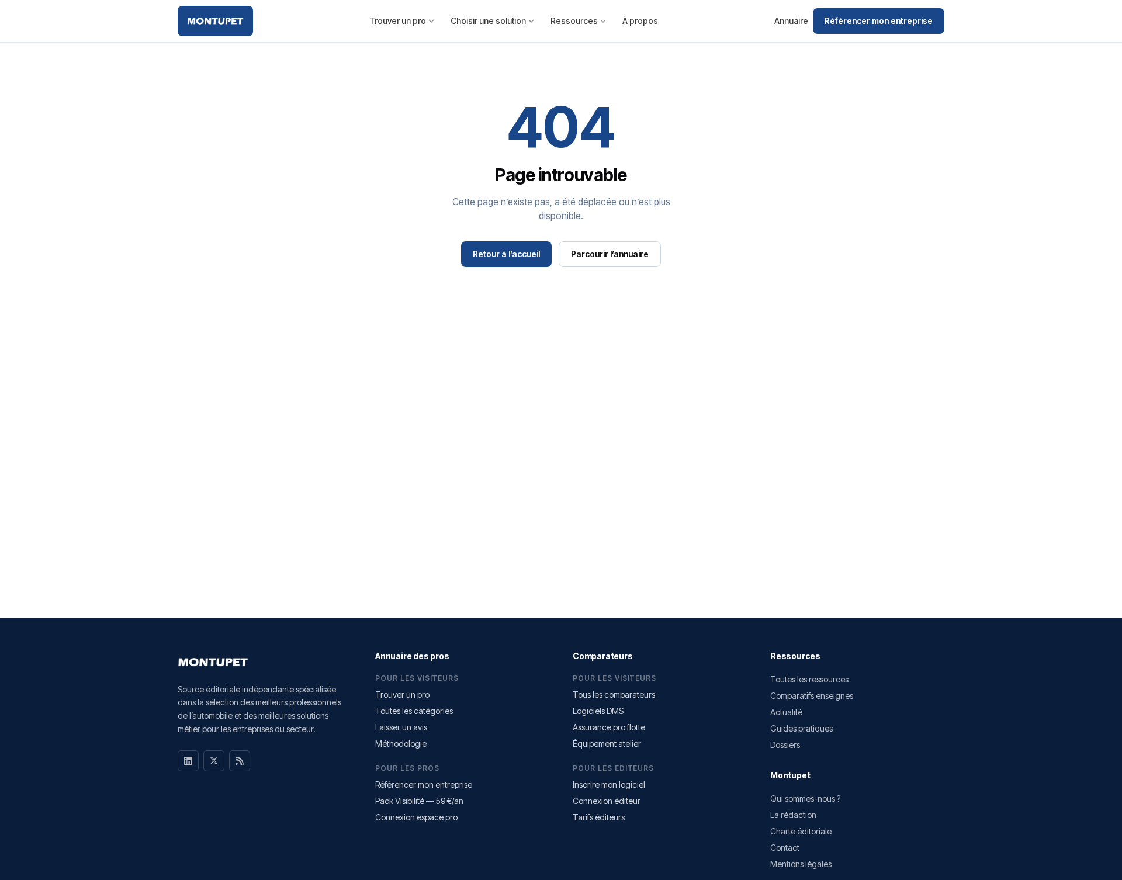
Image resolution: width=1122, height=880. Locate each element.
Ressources (574, 21)
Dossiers (785, 745)
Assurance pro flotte (609, 727)
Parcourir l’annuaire (610, 254)
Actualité (786, 712)
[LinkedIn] (188, 760)
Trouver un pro (397, 21)
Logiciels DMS (598, 711)
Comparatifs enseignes (811, 696)
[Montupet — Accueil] (215, 21)
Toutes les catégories (414, 711)
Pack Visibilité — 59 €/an (419, 801)
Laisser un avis (401, 727)
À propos (640, 21)
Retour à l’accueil (506, 254)
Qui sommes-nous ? (805, 798)
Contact (784, 848)
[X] (213, 760)
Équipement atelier (607, 744)
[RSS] (239, 760)
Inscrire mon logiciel (609, 784)
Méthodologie (401, 744)
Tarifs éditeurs (599, 817)
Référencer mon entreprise (879, 21)
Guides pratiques (801, 728)
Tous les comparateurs (614, 694)
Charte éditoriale (801, 831)
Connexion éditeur (606, 801)
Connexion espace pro (416, 817)
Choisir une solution (488, 21)
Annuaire (791, 21)
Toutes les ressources (809, 679)
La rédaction (793, 815)
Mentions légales (801, 864)
